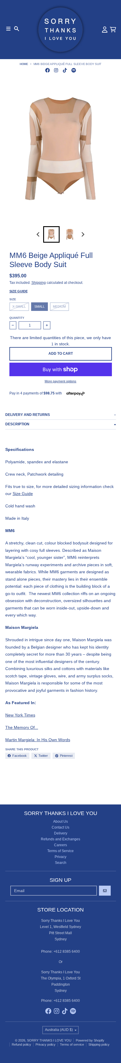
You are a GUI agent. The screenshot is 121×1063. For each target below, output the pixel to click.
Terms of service (72, 1044)
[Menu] (8, 29)
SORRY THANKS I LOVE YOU (49, 1040)
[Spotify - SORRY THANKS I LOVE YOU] (73, 70)
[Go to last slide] (38, 234)
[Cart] (113, 29)
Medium (59, 306)
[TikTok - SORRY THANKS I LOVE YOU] (65, 70)
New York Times (20, 715)
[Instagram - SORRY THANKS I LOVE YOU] (56, 70)
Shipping (38, 283)
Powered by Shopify (90, 1040)
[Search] (17, 29)
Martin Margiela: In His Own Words (37, 739)
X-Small (19, 306)
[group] (51, 234)
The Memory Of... (21, 727)
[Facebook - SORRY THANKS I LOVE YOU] (47, 70)
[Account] (105, 29)
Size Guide (18, 291)
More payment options (60, 381)
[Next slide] (82, 234)
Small (39, 306)
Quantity (16, 317)
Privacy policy (46, 1044)
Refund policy (21, 1044)
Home (24, 64)
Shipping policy (99, 1044)
